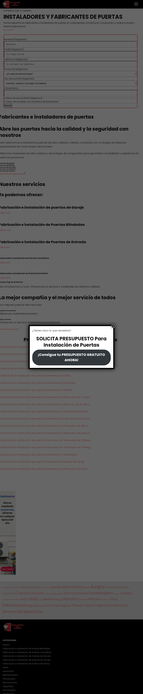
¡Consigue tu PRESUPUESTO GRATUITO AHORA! (71, 357)
